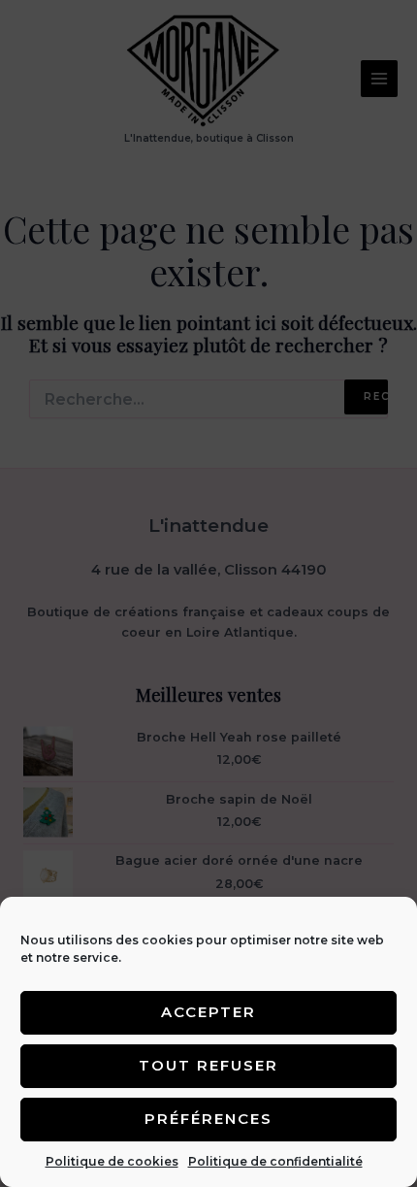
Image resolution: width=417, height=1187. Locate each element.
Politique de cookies (112, 1161)
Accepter (208, 1012)
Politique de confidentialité (275, 1161)
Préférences (208, 1118)
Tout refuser (208, 1065)
